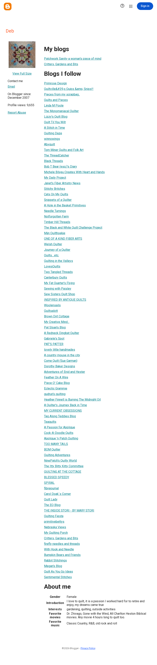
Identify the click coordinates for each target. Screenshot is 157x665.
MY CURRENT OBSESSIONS (63, 410)
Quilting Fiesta (53, 516)
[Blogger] (7, 6)
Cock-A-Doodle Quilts (58, 433)
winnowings (52, 139)
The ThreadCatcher (56, 155)
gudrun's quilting (54, 394)
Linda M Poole (54, 105)
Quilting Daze (53, 133)
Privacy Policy (88, 648)
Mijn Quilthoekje (54, 233)
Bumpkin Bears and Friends (62, 555)
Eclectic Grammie (55, 388)
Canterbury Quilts (55, 277)
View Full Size (22, 73)
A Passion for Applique (59, 427)
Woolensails (52, 305)
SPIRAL (49, 483)
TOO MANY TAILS (56, 444)
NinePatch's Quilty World (60, 460)
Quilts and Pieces (56, 100)
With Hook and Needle (59, 549)
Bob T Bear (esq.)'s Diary (60, 166)
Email (11, 86)
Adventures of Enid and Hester (64, 372)
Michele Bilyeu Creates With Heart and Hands (74, 172)
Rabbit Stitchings (55, 560)
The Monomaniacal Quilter (61, 111)
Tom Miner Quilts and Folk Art (63, 150)
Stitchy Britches (54, 189)
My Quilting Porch (56, 533)
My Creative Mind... (56, 322)
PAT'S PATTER (53, 344)
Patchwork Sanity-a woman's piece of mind (72, 58)
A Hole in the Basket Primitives (65, 205)
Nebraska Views (55, 527)
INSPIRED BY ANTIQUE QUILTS (65, 300)
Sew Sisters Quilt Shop (59, 294)
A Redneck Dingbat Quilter (61, 333)
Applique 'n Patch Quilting (61, 438)
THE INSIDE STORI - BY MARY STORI (69, 510)
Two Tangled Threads (58, 272)
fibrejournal (51, 488)
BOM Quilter (52, 449)
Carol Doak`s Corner (57, 494)
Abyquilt (49, 144)
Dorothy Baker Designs (59, 366)
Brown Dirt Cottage (56, 316)
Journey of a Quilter (57, 250)
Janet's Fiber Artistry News (62, 183)
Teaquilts (50, 422)
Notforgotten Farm (56, 216)
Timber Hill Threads (57, 222)
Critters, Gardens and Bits (61, 64)
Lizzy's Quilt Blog (55, 116)
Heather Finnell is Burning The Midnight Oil (72, 399)
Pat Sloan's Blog (55, 327)
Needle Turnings (55, 211)
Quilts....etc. (51, 255)
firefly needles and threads (62, 544)
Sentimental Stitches (58, 577)
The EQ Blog (52, 505)
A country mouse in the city (62, 355)
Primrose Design (55, 83)
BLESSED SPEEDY (56, 477)
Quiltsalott (51, 311)
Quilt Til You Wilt (55, 122)
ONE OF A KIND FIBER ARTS (63, 238)
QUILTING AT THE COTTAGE (62, 471)
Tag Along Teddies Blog (60, 416)
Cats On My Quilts (56, 194)
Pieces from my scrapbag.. (62, 94)
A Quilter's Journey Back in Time (65, 405)
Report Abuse (17, 112)
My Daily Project (55, 177)
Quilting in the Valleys (58, 261)
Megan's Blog (53, 566)
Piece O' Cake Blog (57, 383)
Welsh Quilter (53, 244)
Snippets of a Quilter (58, 200)
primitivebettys (54, 521)
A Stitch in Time (54, 128)
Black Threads (53, 161)
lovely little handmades (59, 349)
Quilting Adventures (57, 455)
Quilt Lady (50, 499)
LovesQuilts (52, 266)
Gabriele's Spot (54, 338)
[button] (122, 6)
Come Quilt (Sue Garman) (60, 361)
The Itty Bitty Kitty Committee (63, 466)
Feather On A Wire (56, 377)
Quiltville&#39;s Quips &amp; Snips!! (68, 89)
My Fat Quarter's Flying (59, 283)
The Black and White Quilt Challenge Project (73, 227)
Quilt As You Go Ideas (58, 571)
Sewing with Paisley (57, 288)
